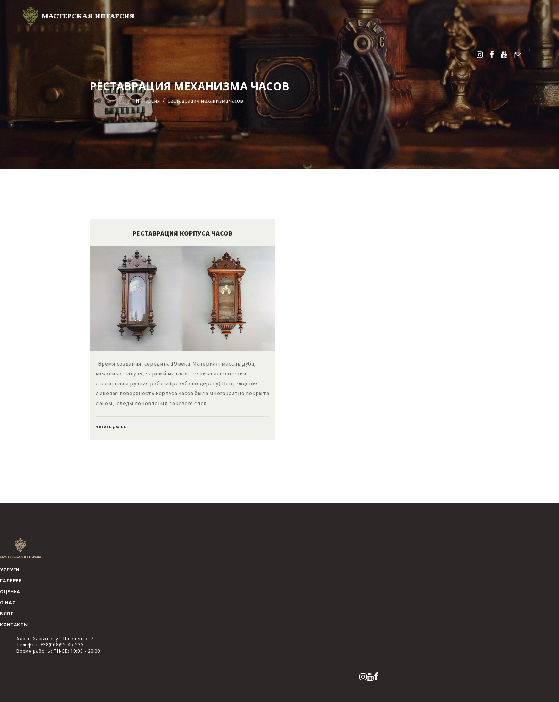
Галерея (11, 581)
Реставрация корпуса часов (182, 233)
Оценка (10, 592)
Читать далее (111, 426)
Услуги (10, 570)
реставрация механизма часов (205, 100)
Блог (7, 613)
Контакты (14, 624)
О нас (8, 602)
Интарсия (148, 100)
